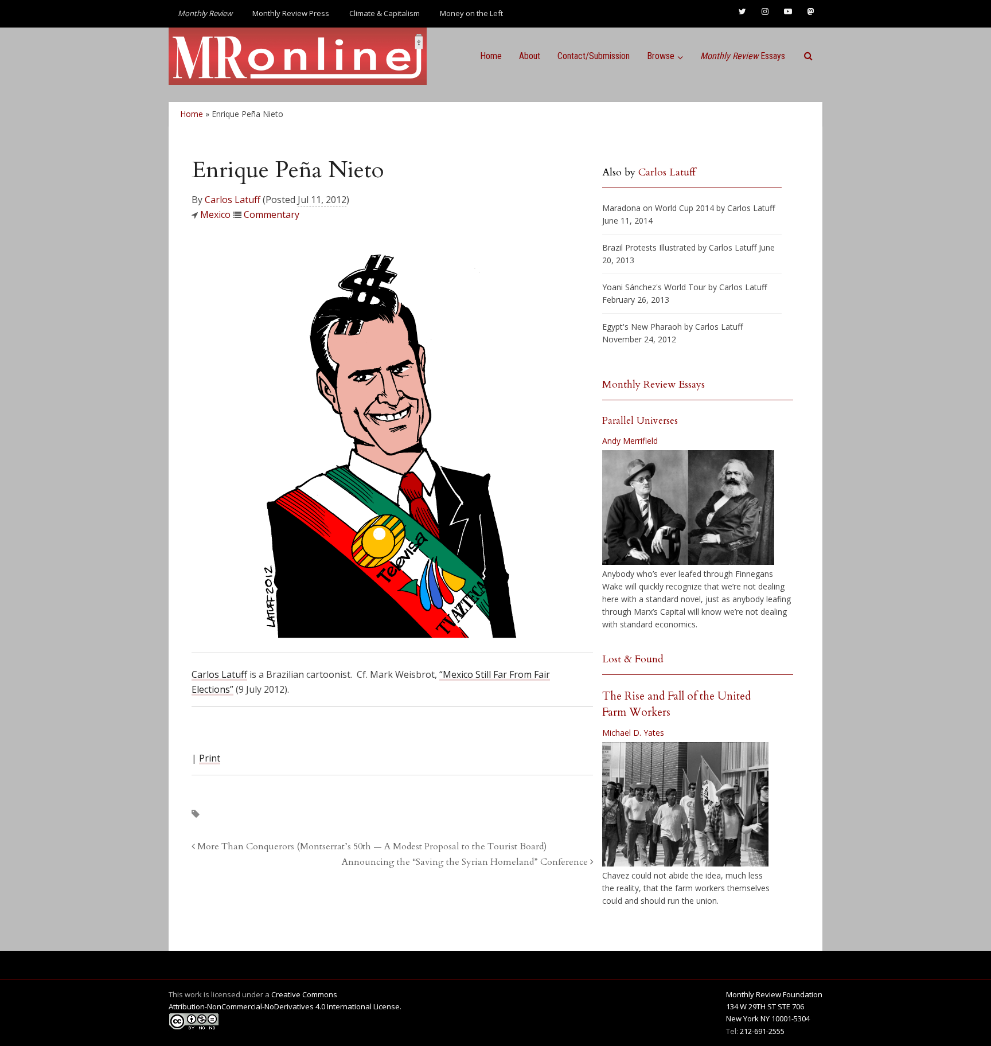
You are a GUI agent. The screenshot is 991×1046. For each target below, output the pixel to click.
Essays (742, 55)
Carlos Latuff (232, 199)
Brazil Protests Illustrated (649, 247)
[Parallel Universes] (688, 507)
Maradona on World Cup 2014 (658, 207)
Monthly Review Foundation (774, 994)
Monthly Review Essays (653, 384)
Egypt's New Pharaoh (642, 326)
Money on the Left (471, 13)
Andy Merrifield (630, 440)
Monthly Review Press (290, 13)
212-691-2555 (762, 1031)
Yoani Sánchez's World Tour (654, 287)
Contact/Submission (593, 55)
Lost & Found (633, 659)
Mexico (215, 214)
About (529, 55)
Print (209, 758)
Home (491, 55)
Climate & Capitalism (384, 13)
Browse (660, 55)
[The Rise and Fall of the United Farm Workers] (685, 804)
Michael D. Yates (633, 732)
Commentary (271, 214)
